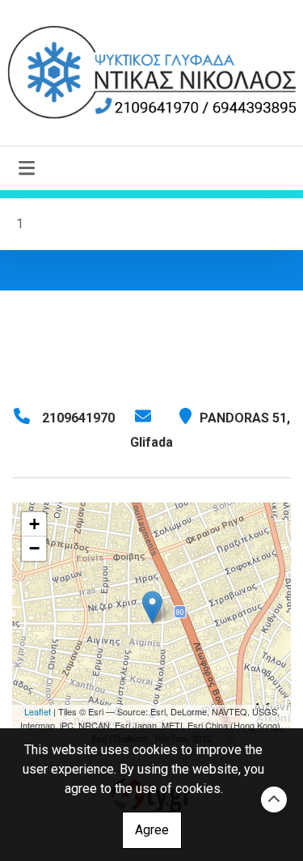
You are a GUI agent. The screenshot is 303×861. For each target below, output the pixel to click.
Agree (152, 830)
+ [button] (34, 524)
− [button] (34, 548)
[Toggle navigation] (26, 168)
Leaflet (37, 711)
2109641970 (78, 418)
